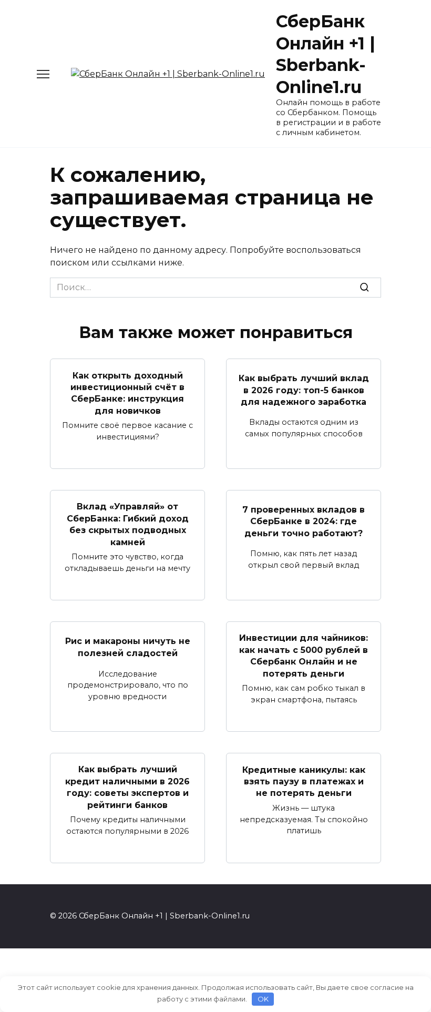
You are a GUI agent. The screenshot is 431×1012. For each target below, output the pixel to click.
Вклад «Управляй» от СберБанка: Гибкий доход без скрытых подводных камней (128, 524)
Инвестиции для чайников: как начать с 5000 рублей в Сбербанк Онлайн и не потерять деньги (303, 655)
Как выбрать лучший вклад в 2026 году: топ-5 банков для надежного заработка (304, 390)
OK (263, 999)
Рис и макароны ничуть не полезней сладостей (127, 647)
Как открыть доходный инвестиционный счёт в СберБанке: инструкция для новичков (127, 392)
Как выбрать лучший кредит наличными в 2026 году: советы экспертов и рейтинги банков (127, 787)
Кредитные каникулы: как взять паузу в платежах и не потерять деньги (303, 781)
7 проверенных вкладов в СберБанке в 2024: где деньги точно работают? (303, 521)
